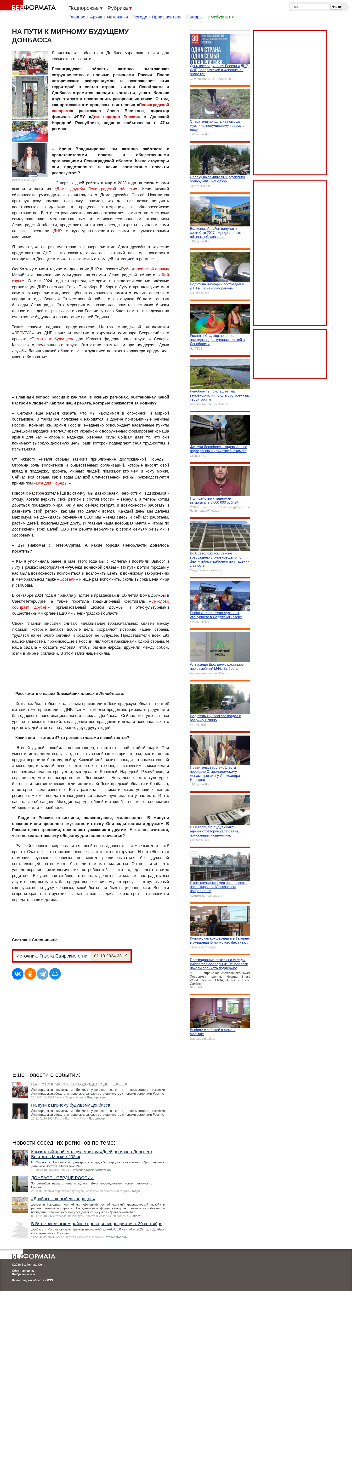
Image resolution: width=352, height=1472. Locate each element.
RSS (50, 1280)
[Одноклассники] (30, 974)
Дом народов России (114, 117)
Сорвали (67, 579)
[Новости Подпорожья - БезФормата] (28, 6)
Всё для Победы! (52, 483)
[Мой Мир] (55, 974)
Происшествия (167, 17)
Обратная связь (23, 1270)
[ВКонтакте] (17, 974)
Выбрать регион (23, 1274)
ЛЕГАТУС (23, 333)
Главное (76, 17)
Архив (96, 17)
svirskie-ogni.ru (30, 180)
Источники (117, 17)
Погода (140, 17)
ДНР (57, 231)
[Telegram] (42, 974)
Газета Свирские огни (63, 955)
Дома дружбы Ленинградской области (96, 189)
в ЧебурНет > (220, 17)
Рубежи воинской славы (144, 269)
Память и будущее (51, 339)
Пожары (194, 17)
